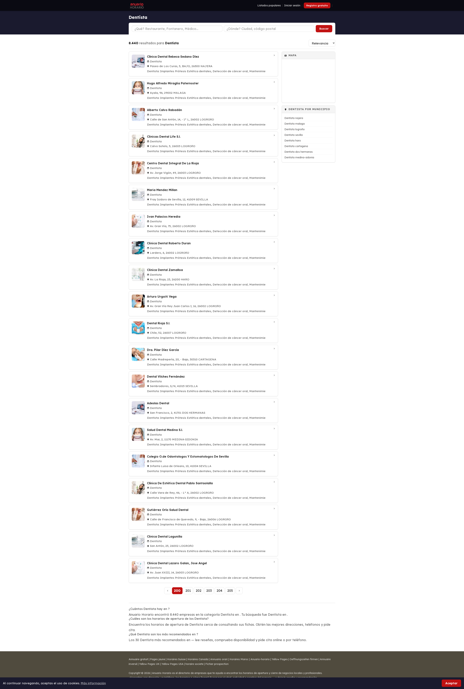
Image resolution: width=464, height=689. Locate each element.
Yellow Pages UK (149, 664)
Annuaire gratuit (138, 659)
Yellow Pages (280, 659)
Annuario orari (218, 659)
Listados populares (269, 5)
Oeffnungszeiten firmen (304, 659)
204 (219, 591)
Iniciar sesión (292, 5)
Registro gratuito (317, 5)
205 (230, 591)
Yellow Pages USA (172, 664)
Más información (93, 683)
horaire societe (194, 664)
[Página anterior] (167, 590)
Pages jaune (157, 659)
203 (209, 591)
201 (188, 591)
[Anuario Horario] (136, 5)
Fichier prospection (217, 664)
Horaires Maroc (238, 659)
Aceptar (451, 683)
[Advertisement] (308, 219)
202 (198, 591)
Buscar (324, 28)
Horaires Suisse (176, 659)
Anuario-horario (260, 659)
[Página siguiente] (239, 590)
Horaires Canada (198, 659)
